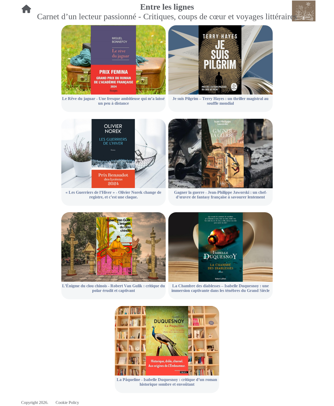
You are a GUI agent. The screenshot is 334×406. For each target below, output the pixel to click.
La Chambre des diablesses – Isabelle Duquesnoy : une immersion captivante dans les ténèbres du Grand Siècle (220, 288)
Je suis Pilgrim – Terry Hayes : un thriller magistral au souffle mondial (220, 100)
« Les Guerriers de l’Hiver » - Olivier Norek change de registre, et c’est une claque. (113, 194)
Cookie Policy (67, 402)
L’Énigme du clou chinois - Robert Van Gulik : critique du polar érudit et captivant (113, 288)
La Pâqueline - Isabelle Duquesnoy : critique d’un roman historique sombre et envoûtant (167, 381)
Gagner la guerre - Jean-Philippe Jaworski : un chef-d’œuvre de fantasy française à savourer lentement (220, 194)
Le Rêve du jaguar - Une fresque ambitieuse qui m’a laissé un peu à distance (113, 100)
